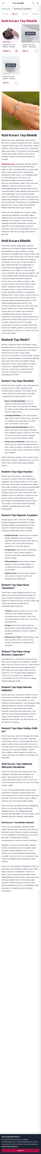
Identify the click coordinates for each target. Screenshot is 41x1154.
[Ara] (33, 3)
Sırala (26, 14)
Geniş (16, 14)
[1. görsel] (6, 42)
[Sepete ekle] (16, 51)
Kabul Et (20, 1150)
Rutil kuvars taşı (8, 164)
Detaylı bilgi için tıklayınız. (10, 1146)
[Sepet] (37, 3)
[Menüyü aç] (3, 3)
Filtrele (36, 14)
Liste (6, 14)
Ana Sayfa (6, 9)
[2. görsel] (15, 42)
